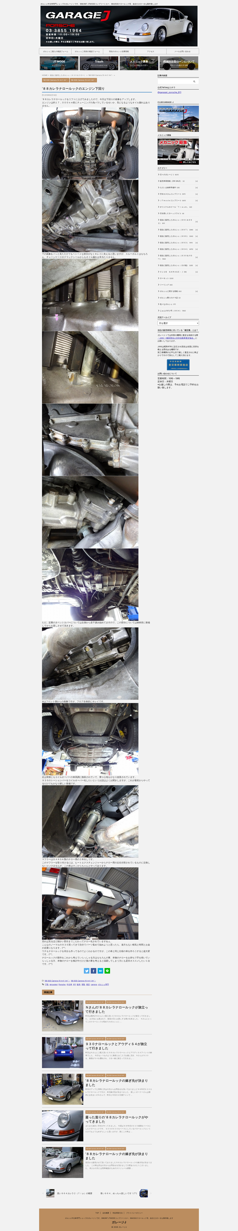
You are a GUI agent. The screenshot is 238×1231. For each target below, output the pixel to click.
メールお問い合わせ (182, 51)
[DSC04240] (90, 178)
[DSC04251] (90, 546)
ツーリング (166, 285)
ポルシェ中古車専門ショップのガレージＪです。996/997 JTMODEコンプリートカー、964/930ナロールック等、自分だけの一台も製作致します (119, 1218)
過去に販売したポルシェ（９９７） (176, 230)
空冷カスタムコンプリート (173, 194)
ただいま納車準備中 (170, 187)
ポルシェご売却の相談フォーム (87, 51)
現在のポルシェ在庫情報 (119, 51)
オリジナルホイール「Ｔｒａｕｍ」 (176, 207)
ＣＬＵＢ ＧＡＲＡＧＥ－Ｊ (173, 272)
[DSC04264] (90, 938)
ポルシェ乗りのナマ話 (170, 298)
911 (74, 984)
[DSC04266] (90, 250)
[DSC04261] (90, 619)
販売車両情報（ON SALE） (172, 181)
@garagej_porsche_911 (169, 92)
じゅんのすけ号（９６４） (173, 311)
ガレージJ (119, 1222)
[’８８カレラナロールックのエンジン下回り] (100, 971)
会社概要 (105, 1213)
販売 (78, 984)
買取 (83, 984)
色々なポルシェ (168, 304)
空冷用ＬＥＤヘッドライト (172, 213)
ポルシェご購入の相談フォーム (55, 51)
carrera (94, 984)
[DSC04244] (90, 401)
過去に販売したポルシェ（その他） (176, 265)
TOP (97, 1213)
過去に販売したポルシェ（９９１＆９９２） (175, 221)
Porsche (62, 984)
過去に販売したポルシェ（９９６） (176, 236)
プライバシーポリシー (134, 1213)
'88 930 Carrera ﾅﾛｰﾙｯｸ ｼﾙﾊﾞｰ (57, 981)
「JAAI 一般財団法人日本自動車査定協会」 (176, 338)
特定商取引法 (118, 1213)
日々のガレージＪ (169, 174)
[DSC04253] (90, 698)
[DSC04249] (90, 474)
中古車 (69, 984)
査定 (88, 984)
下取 (46, 984)
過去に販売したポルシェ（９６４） (176, 249)
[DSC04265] (90, 856)
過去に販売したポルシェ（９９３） (176, 242)
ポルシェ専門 (103, 984)
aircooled (53, 984)
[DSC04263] (90, 773)
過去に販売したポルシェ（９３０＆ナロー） (175, 257)
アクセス (150, 51)
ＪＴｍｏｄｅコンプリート (173, 200)
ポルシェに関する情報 (171, 291)
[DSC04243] (90, 329)
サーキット (166, 278)
